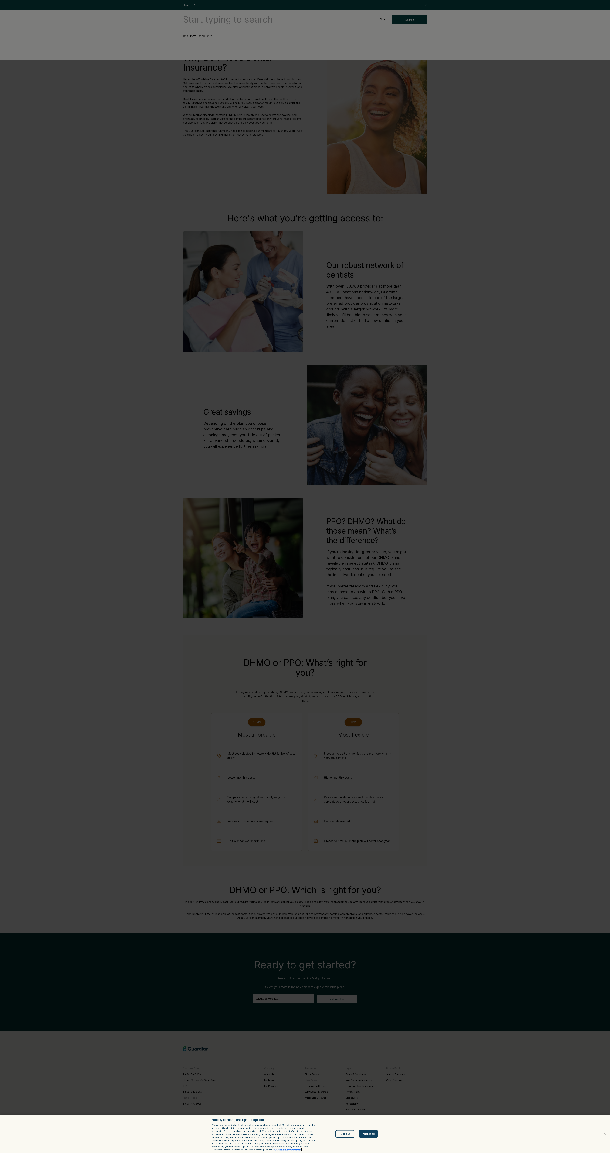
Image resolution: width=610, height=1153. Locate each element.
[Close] (604, 1133)
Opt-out (345, 1133)
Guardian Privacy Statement (287, 1149)
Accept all (368, 1133)
